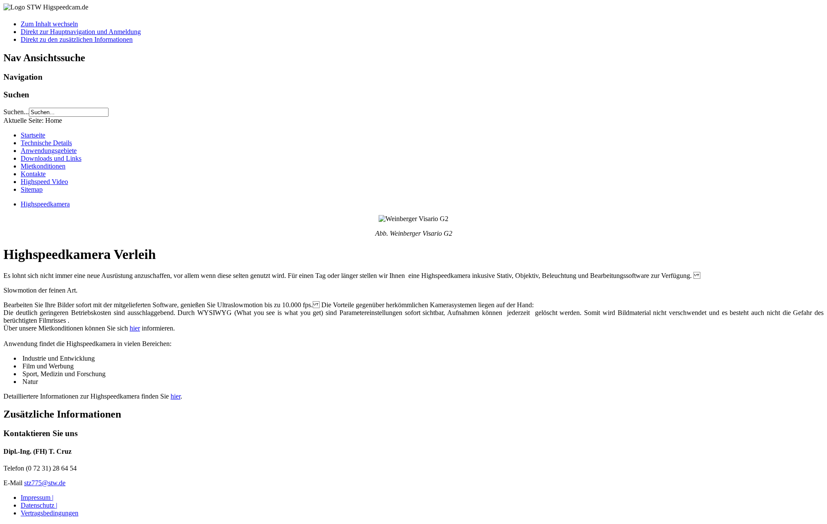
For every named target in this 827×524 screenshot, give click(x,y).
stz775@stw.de (44, 483)
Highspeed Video (44, 181)
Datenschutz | (39, 505)
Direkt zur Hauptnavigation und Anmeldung (81, 31)
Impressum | (37, 497)
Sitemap (32, 189)
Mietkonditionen (43, 166)
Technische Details (46, 143)
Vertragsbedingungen (49, 513)
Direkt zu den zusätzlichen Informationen (77, 39)
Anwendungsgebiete (49, 150)
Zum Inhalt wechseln (49, 24)
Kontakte (33, 174)
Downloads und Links (51, 158)
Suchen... (16, 111)
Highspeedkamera (45, 204)
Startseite (33, 135)
